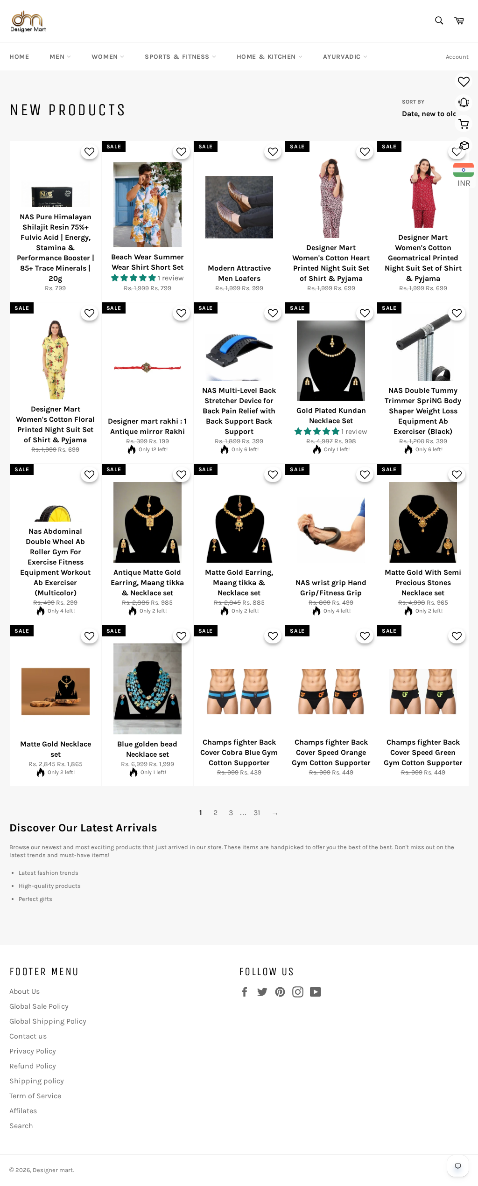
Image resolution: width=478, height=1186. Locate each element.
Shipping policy (36, 1080)
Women (105, 57)
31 (256, 812)
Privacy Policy (32, 1050)
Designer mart (53, 1169)
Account (457, 56)
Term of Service (35, 1095)
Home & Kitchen (267, 57)
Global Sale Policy (39, 1006)
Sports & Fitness (178, 57)
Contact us (28, 1036)
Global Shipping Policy (47, 1021)
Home (19, 57)
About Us (24, 991)
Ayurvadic (343, 57)
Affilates (23, 1110)
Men (57, 57)
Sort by (413, 101)
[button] (134, 277)
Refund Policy (32, 1065)
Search (21, 1125)
